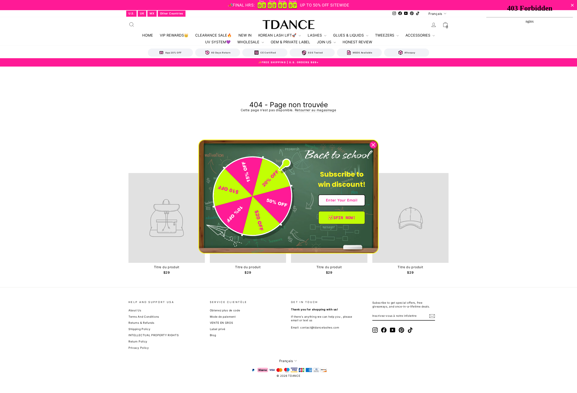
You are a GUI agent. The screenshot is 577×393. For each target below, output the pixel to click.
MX (152, 13)
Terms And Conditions (143, 316)
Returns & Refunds (141, 322)
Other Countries (171, 13)
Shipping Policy (139, 329)
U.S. (131, 13)
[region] (288, 5)
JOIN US (324, 42)
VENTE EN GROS (221, 322)
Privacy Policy (138, 347)
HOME (147, 35)
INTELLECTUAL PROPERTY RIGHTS (153, 335)
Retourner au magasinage (315, 110)
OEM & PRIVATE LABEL (290, 42)
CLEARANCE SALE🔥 (213, 35)
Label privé (218, 329)
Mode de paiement (223, 316)
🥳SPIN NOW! (341, 217)
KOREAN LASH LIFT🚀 (278, 35)
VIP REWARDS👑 (174, 35)
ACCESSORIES (418, 35)
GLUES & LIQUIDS (349, 35)
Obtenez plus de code (225, 310)
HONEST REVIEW (357, 42)
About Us (134, 310)
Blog (213, 335)
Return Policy (137, 341)
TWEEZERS (385, 35)
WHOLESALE (249, 42)
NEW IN (245, 35)
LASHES (315, 35)
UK (142, 13)
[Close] (373, 144)
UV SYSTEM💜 (218, 42)
